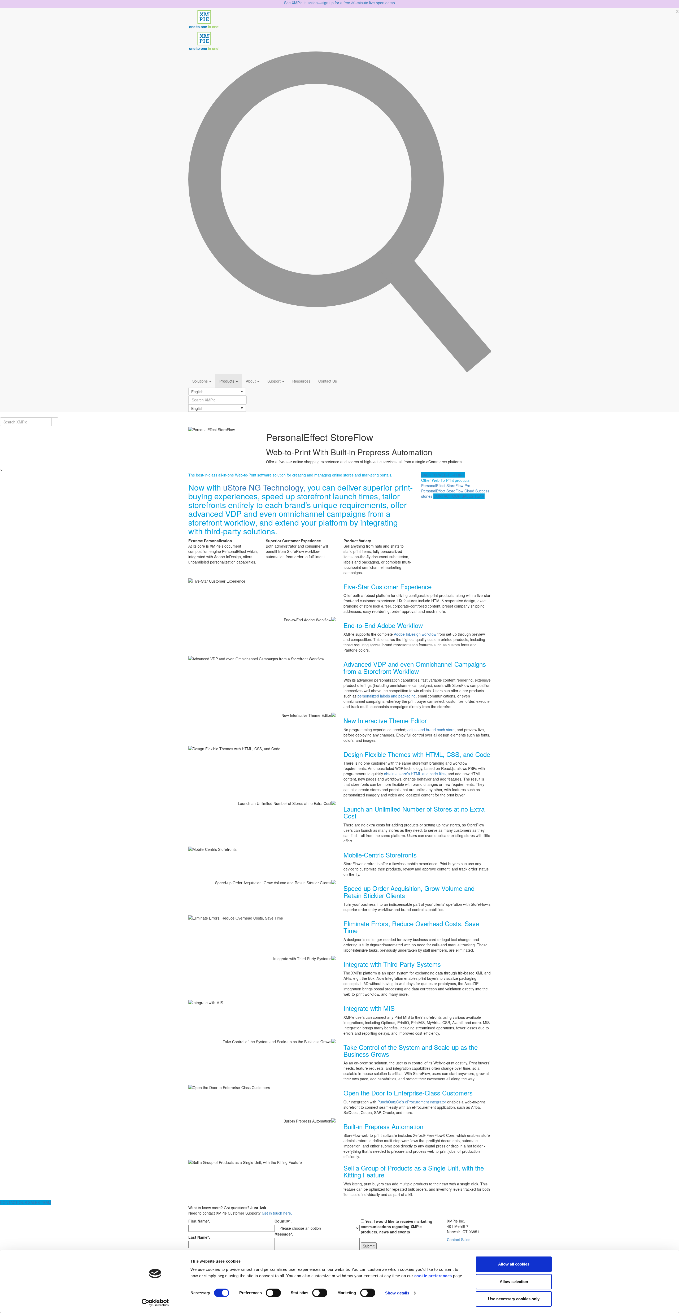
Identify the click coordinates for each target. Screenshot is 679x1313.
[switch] (273, 1293)
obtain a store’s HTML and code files (415, 773)
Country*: (283, 1221)
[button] (217, 391)
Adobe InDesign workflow (415, 634)
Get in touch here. (277, 1213)
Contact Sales (458, 1239)
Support (274, 381)
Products (227, 381)
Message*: (284, 1234)
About (251, 381)
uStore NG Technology (263, 487)
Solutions (200, 381)
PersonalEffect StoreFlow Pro (445, 485)
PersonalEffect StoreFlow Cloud (447, 490)
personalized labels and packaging (387, 696)
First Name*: (199, 1221)
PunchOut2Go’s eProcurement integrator (411, 1101)
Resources (301, 381)
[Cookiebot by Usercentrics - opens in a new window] (155, 1303)
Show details (397, 1293)
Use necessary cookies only (513, 1299)
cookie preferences (433, 1275)
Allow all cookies (513, 1264)
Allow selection (514, 1281)
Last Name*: (199, 1237)
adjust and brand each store (431, 729)
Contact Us (327, 381)
